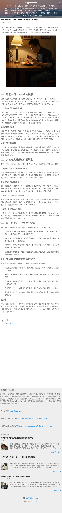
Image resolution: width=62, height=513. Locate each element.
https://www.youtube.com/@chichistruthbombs (35, 426)
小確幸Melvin (31, 3)
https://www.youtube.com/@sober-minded (33, 418)
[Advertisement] (31, 374)
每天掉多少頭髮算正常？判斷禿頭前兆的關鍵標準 (17, 438)
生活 (6, 320)
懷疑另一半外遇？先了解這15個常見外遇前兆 (16, 476)
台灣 (11, 323)
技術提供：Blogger (32, 498)
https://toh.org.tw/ (15, 411)
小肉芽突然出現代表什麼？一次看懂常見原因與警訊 (18, 457)
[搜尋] (60, 3)
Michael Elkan (34, 501)
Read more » (56, 452)
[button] (60, 20)
